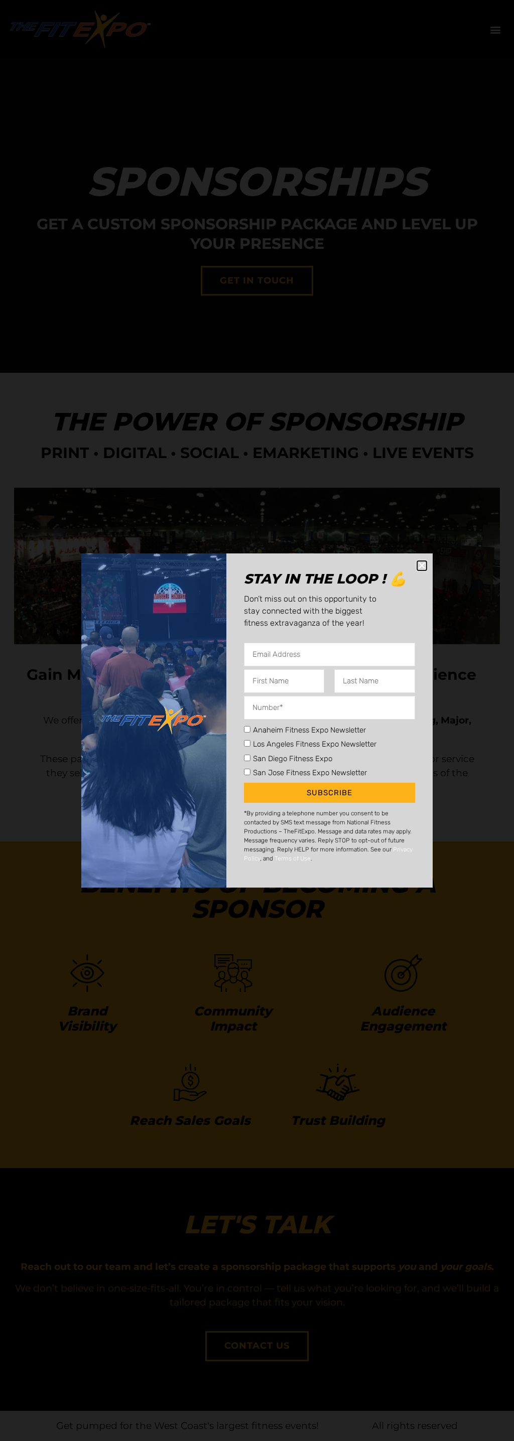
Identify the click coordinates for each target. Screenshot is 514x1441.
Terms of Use (293, 858)
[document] (257, 720)
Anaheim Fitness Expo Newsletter (309, 729)
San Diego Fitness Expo (292, 758)
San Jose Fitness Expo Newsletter (310, 772)
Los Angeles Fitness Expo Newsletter (314, 744)
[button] (422, 565)
